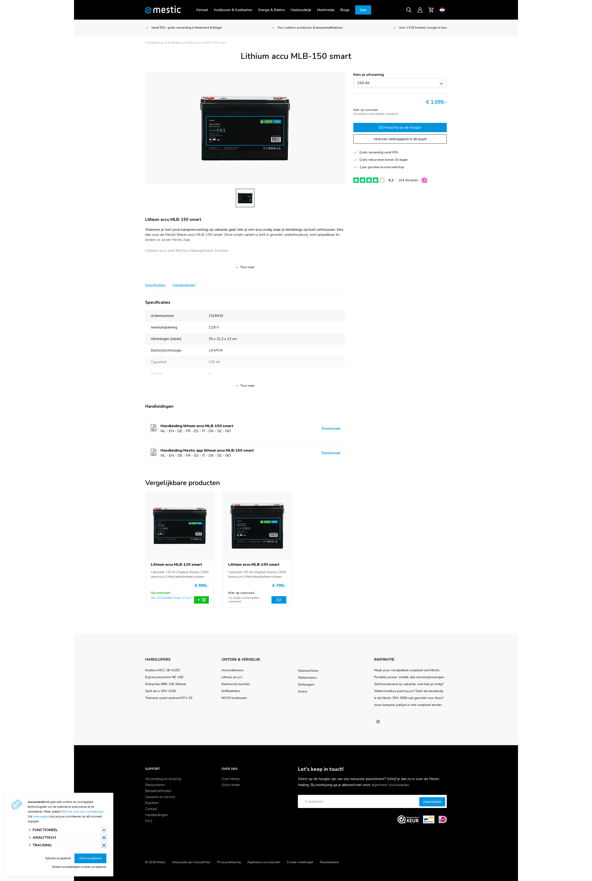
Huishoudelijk (300, 10)
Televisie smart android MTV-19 (168, 698)
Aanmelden (432, 801)
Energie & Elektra (271, 10)
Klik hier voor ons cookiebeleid (82, 812)
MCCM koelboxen (234, 698)
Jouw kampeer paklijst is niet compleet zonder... (409, 705)
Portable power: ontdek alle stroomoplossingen (409, 677)
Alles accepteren (90, 858)
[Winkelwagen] (431, 10)
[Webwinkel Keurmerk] (408, 819)
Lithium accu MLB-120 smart (176, 564)
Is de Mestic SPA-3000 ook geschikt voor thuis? (409, 698)
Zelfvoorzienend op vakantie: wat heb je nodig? (409, 684)
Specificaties (155, 285)
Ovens (302, 691)
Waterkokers (307, 677)
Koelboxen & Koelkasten (233, 10)
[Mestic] (163, 9)
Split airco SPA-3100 (160, 691)
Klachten (152, 803)
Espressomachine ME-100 (164, 677)
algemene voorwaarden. (390, 785)
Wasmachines (308, 670)
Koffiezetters (231, 691)
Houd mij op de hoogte (402, 127)
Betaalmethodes (158, 791)
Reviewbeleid (329, 862)
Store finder (231, 785)
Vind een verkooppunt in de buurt (400, 139)
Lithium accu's (232, 677)
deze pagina (41, 816)
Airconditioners (233, 670)
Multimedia (325, 10)
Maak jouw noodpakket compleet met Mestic (407, 670)
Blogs (344, 10)
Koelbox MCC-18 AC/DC (162, 670)
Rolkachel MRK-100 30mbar (165, 684)
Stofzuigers (306, 684)
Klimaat (202, 10)
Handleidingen (184, 285)
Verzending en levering (163, 779)
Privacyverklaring (229, 862)
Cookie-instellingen (300, 862)
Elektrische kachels (236, 684)
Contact (151, 809)
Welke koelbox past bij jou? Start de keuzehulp (408, 691)
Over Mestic (231, 779)
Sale (363, 10)
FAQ (148, 821)
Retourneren (155, 785)
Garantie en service (160, 797)
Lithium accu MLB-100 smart (254, 564)
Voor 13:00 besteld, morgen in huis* (171, 598)
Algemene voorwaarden (263, 862)
